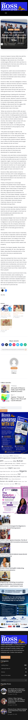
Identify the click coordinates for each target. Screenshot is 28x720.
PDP (19, 474)
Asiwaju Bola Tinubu (8, 461)
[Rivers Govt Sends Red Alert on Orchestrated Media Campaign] (6, 322)
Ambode (24, 458)
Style (23, 481)
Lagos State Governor (5, 471)
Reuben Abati (24, 476)
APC (2, 461)
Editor (5, 43)
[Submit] (26, 680)
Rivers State (4, 479)
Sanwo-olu (4, 481)
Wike (19, 484)
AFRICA (11, 456)
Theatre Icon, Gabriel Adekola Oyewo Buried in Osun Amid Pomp (17, 710)
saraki (10, 481)
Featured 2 (23, 463)
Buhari (20, 461)
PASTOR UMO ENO (13, 474)
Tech (26, 481)
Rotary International (16, 479)
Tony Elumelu (6, 483)
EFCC (14, 463)
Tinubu (1, 484)
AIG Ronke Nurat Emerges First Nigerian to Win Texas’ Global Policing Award (16, 690)
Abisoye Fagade (6, 455)
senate (16, 481)
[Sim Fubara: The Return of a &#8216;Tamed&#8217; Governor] (19, 308)
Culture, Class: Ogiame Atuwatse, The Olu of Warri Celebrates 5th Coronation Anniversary (16, 700)
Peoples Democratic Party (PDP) (10, 476)
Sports (19, 481)
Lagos (10, 468)
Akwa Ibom (16, 455)
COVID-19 (2, 463)
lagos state (16, 468)
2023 (1, 455)
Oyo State (8, 474)
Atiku (14, 461)
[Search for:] (11, 408)
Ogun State (2, 474)
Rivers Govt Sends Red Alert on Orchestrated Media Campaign (6, 328)
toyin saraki (12, 483)
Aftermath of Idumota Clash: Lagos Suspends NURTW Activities (18, 389)
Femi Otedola (15, 465)
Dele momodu (9, 463)
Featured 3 (3, 465)
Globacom (21, 465)
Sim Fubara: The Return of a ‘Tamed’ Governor (18, 313)
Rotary (10, 479)
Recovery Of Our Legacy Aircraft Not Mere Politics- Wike (5, 313)
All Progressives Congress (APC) (11, 458)
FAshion (18, 463)
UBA (16, 484)
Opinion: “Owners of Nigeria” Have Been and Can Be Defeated (18, 398)
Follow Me (14, 368)
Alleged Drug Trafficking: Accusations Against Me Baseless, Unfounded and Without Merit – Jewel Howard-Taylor (11, 584)
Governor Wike (3, 468)
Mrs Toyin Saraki (15, 471)
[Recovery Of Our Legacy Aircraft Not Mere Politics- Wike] (6, 308)
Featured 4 (8, 465)
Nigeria (23, 471)
